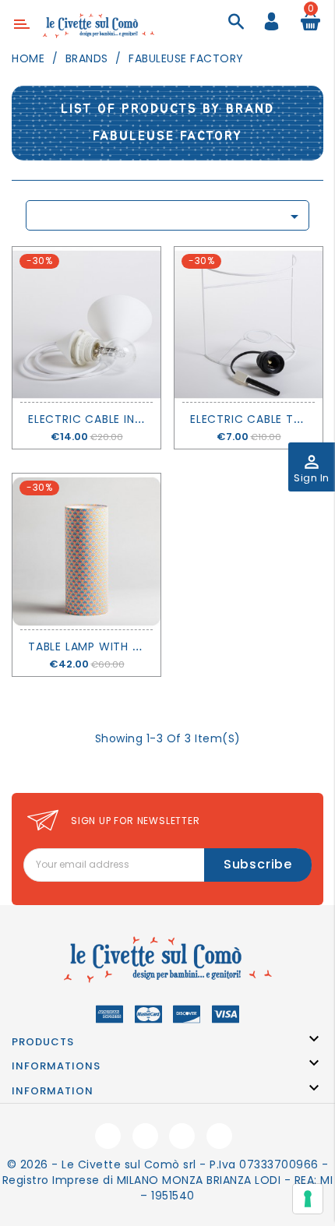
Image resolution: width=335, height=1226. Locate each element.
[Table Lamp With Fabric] (86, 551)
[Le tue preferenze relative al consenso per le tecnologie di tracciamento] (308, 1199)
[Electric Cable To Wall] (249, 324)
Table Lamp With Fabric (100, 646)
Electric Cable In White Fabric (122, 419)
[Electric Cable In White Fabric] (86, 324)
